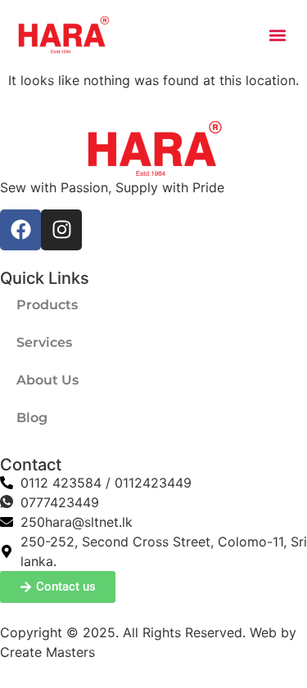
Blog (31, 417)
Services (44, 342)
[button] (277, 35)
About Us (47, 380)
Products (47, 305)
